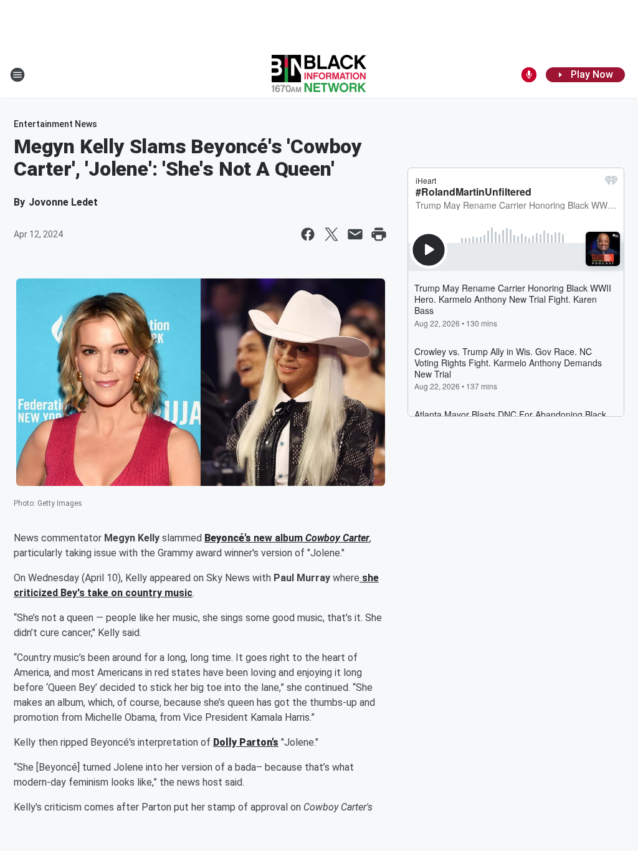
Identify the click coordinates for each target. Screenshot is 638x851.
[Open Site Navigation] (17, 74)
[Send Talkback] (528, 74)
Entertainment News (55, 124)
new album (278, 538)
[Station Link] (319, 75)
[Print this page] (379, 234)
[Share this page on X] (331, 234)
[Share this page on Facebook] (308, 234)
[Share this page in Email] (355, 234)
